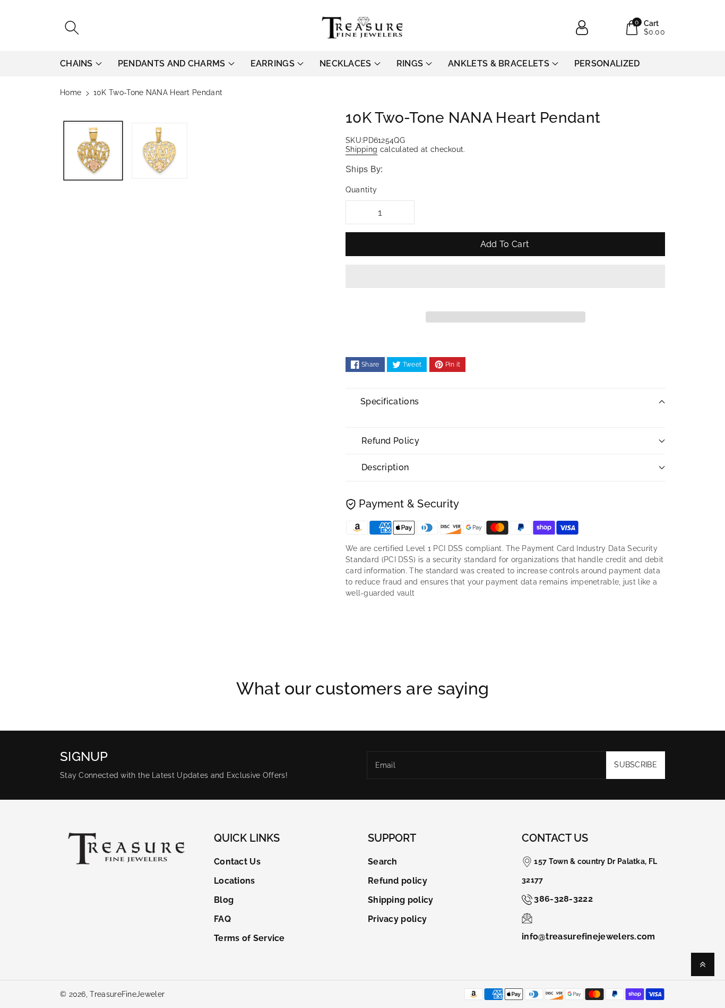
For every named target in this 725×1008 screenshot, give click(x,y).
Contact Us (237, 862)
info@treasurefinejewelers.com (588, 936)
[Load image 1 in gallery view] (93, 151)
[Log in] (586, 27)
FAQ (222, 919)
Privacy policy (397, 919)
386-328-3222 (563, 899)
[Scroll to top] (702, 964)
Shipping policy (401, 900)
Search (383, 862)
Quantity (361, 189)
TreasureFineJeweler (127, 994)
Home (70, 92)
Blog (224, 900)
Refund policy (397, 881)
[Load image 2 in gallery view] (159, 151)
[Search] (71, 27)
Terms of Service (249, 938)
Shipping (361, 149)
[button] (505, 284)
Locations (234, 881)
